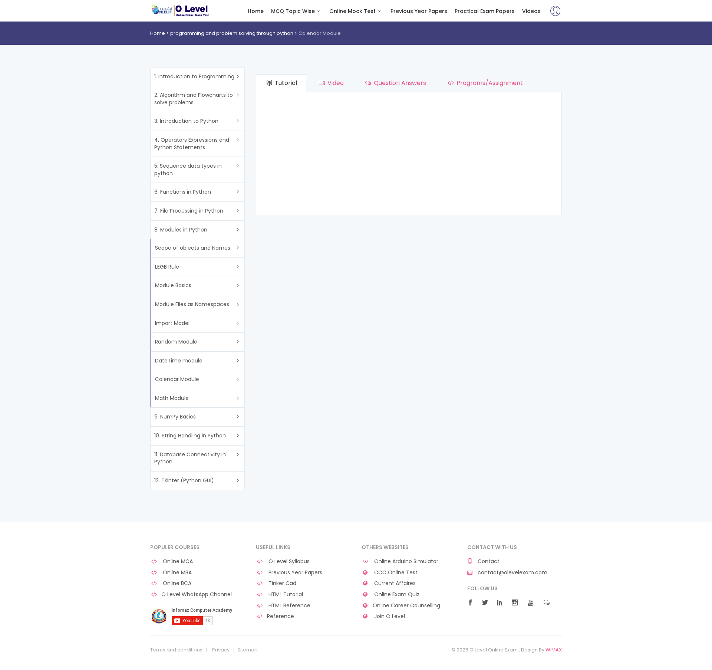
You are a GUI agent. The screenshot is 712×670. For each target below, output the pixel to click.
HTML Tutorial (285, 594)
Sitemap (247, 650)
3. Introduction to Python (186, 121)
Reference (280, 616)
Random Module (176, 341)
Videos (531, 11)
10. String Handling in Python (190, 435)
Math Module (172, 398)
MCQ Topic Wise (293, 11)
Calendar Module (177, 379)
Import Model (172, 323)
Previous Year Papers (418, 11)
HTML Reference (288, 605)
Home (256, 11)
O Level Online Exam (180, 10)
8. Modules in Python (180, 229)
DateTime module (178, 360)
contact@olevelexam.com (511, 572)
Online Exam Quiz (396, 594)
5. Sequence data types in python (188, 169)
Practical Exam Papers (485, 11)
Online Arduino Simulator (405, 561)
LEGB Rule (167, 266)
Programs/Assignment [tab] (489, 83)
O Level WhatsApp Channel (196, 594)
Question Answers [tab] (399, 83)
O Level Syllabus (288, 561)
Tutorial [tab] (285, 83)
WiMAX (553, 649)
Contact (488, 561)
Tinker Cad (281, 583)
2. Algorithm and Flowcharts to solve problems (193, 98)
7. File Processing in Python (188, 210)
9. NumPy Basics (175, 416)
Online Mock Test (352, 11)
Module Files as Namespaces (192, 304)
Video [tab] (335, 83)
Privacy (221, 650)
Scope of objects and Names (192, 248)
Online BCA (176, 583)
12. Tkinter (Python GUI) (184, 480)
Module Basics (173, 285)
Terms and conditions (176, 650)
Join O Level (389, 616)
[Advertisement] (408, 155)
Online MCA (177, 561)
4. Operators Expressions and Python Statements (191, 143)
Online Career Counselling (406, 605)
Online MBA (176, 572)
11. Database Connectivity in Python (190, 458)
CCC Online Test (395, 572)
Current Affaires (394, 583)
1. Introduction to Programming (194, 76)
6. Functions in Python (182, 192)
